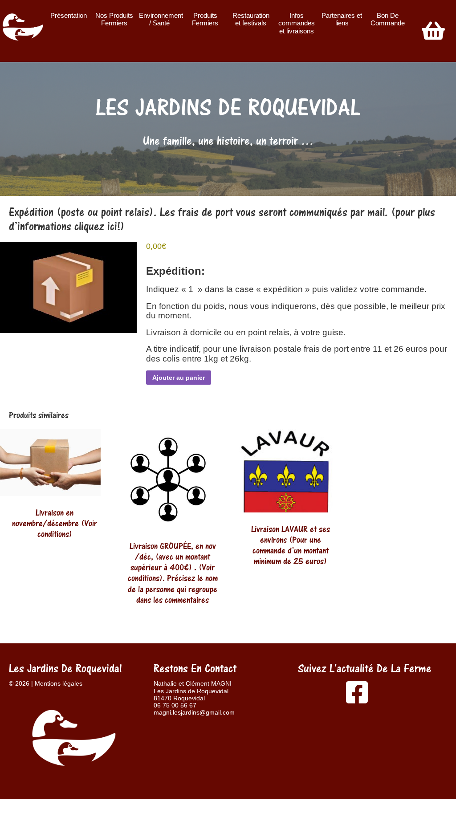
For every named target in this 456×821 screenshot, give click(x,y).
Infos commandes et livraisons (296, 23)
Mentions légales (58, 683)
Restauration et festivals (250, 19)
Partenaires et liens (342, 19)
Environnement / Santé (160, 19)
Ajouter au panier (178, 377)
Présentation (68, 15)
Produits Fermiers (205, 19)
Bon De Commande (387, 19)
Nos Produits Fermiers (114, 19)
